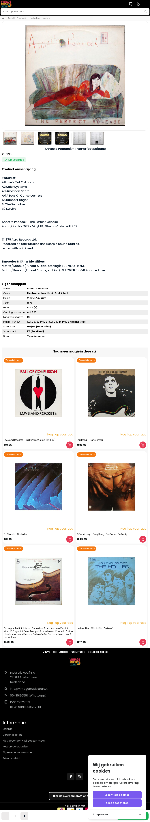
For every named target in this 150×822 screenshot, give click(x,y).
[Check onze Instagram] (79, 776)
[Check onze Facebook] (70, 776)
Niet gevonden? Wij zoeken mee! (24, 740)
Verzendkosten (12, 735)
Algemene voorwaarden (18, 752)
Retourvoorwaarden (15, 746)
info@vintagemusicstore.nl (29, 689)
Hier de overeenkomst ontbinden (75, 796)
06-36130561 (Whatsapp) (28, 695)
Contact (8, 729)
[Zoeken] (146, 11)
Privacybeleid (11, 758)
